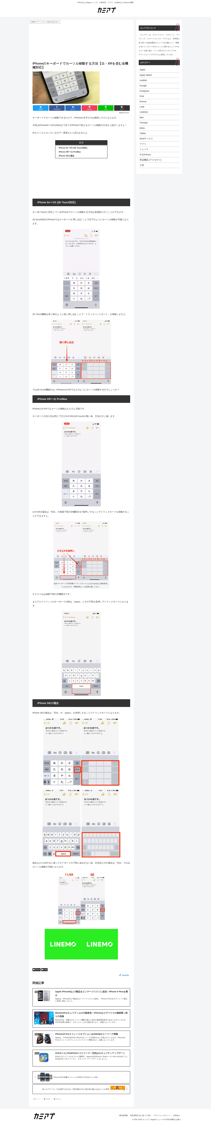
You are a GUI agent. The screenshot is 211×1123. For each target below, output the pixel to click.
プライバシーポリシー (161, 1115)
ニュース (144, 149)
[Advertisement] (81, 42)
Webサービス (146, 138)
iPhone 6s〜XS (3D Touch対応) (73, 148)
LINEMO (144, 112)
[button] (122, 108)
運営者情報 (123, 1115)
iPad (142, 96)
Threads (144, 122)
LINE (142, 107)
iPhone (37, 969)
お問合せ (176, 1115)
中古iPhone (145, 154)
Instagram (144, 91)
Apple (142, 69)
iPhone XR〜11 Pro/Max (70, 152)
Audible (143, 80)
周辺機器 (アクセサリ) (150, 160)
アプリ (143, 144)
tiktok (142, 128)
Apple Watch (146, 75)
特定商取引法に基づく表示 (140, 1115)
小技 (45, 969)
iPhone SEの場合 (66, 156)
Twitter (143, 133)
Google (143, 85)
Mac (142, 117)
